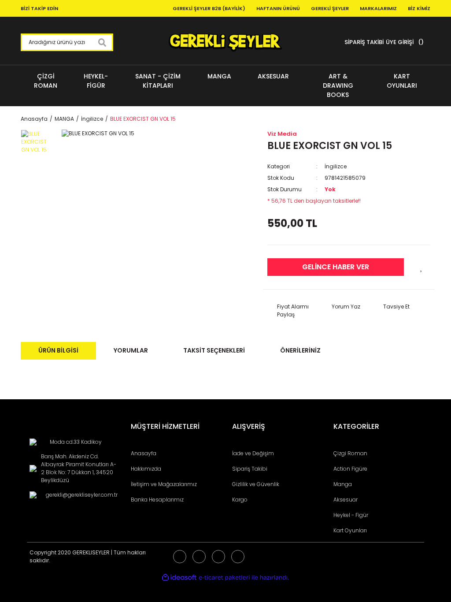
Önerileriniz (300, 350)
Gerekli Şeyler (330, 8)
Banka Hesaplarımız (157, 499)
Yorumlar (131, 350)
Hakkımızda (146, 468)
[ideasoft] (179, 577)
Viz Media (282, 134)
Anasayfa (143, 453)
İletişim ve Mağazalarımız (164, 484)
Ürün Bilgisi (58, 350)
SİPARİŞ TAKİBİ (364, 42)
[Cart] (420, 42)
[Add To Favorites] (421, 267)
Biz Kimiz (419, 8)
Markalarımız (378, 8)
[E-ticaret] (224, 577)
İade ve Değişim (253, 453)
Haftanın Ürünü (278, 8)
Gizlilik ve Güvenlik (255, 484)
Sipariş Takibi (249, 468)
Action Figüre (350, 468)
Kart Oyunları (350, 530)
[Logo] (225, 42)
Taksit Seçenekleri (214, 350)
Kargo (240, 499)
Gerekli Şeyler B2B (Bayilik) (209, 8)
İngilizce (336, 166)
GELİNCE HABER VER (335, 267)
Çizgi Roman (350, 453)
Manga (342, 484)
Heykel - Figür (350, 515)
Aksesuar (345, 499)
